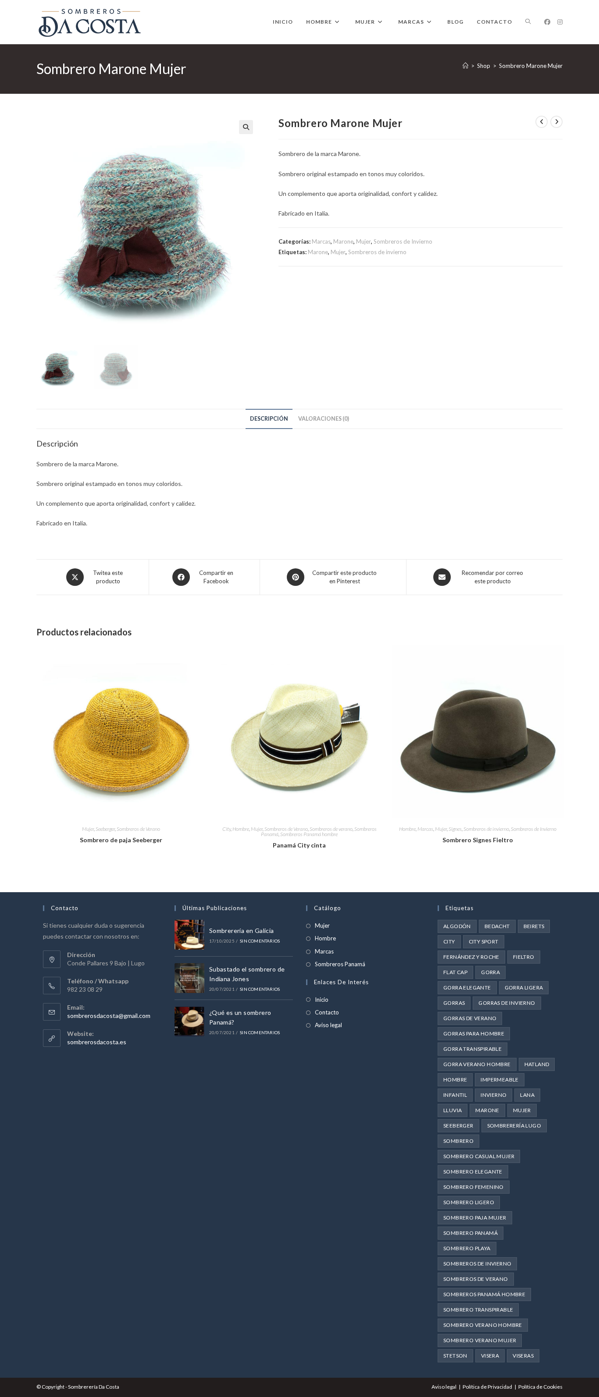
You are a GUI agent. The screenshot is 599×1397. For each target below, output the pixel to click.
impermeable (499, 1079)
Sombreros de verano (331, 829)
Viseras (523, 1355)
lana (527, 1095)
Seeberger (105, 829)
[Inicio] (465, 65)
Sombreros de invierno (377, 251)
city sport (484, 941)
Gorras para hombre (473, 1033)
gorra (490, 972)
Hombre (240, 829)
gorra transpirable (472, 1049)
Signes (455, 829)
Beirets (534, 926)
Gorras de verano (469, 1018)
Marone (343, 241)
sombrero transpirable (478, 1309)
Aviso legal (328, 1024)
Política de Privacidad (487, 1386)
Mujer (363, 241)
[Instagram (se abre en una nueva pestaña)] (560, 22)
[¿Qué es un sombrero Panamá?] (189, 1021)
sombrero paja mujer (474, 1217)
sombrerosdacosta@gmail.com (108, 1015)
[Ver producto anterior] (541, 122)
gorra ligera (524, 987)
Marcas (321, 241)
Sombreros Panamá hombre (309, 834)
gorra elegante (467, 987)
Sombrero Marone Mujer (531, 65)
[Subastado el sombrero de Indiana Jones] (189, 978)
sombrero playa (467, 1248)
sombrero (458, 1141)
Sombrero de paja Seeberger (121, 840)
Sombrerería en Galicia (241, 930)
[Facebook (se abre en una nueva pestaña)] (547, 22)
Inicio (321, 999)
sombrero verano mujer (479, 1340)
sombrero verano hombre (482, 1325)
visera (490, 1355)
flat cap (455, 972)
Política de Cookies (540, 1386)
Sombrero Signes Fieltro (477, 840)
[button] (246, 127)
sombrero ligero (468, 1202)
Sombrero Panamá (470, 1233)
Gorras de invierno (506, 1003)
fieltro (524, 957)
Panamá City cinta (299, 845)
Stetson (455, 1355)
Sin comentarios (260, 940)
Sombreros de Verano (138, 829)
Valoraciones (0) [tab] (323, 418)
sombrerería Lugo (514, 1125)
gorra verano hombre (477, 1064)
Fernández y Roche (471, 957)
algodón (457, 926)
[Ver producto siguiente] (556, 122)
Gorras (454, 1003)
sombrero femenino (473, 1187)
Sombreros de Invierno (403, 241)
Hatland (536, 1064)
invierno (493, 1095)
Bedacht (497, 926)
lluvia (452, 1110)
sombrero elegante (473, 1171)
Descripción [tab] (269, 418)
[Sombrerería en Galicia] (189, 935)
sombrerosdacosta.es (96, 1042)
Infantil (455, 1095)
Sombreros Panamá (340, 964)
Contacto (327, 1012)
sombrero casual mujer (478, 1156)
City (226, 829)
